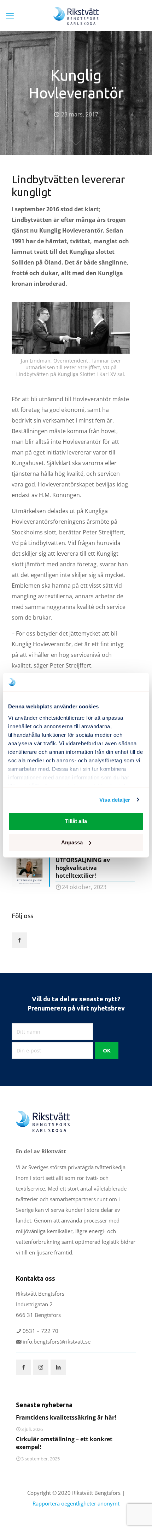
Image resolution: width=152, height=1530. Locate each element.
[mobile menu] (10, 15)
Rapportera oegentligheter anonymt (76, 1503)
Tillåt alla (76, 821)
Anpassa (72, 842)
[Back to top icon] (137, 1515)
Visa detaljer (114, 800)
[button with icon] (19, 940)
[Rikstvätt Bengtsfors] (76, 15)
